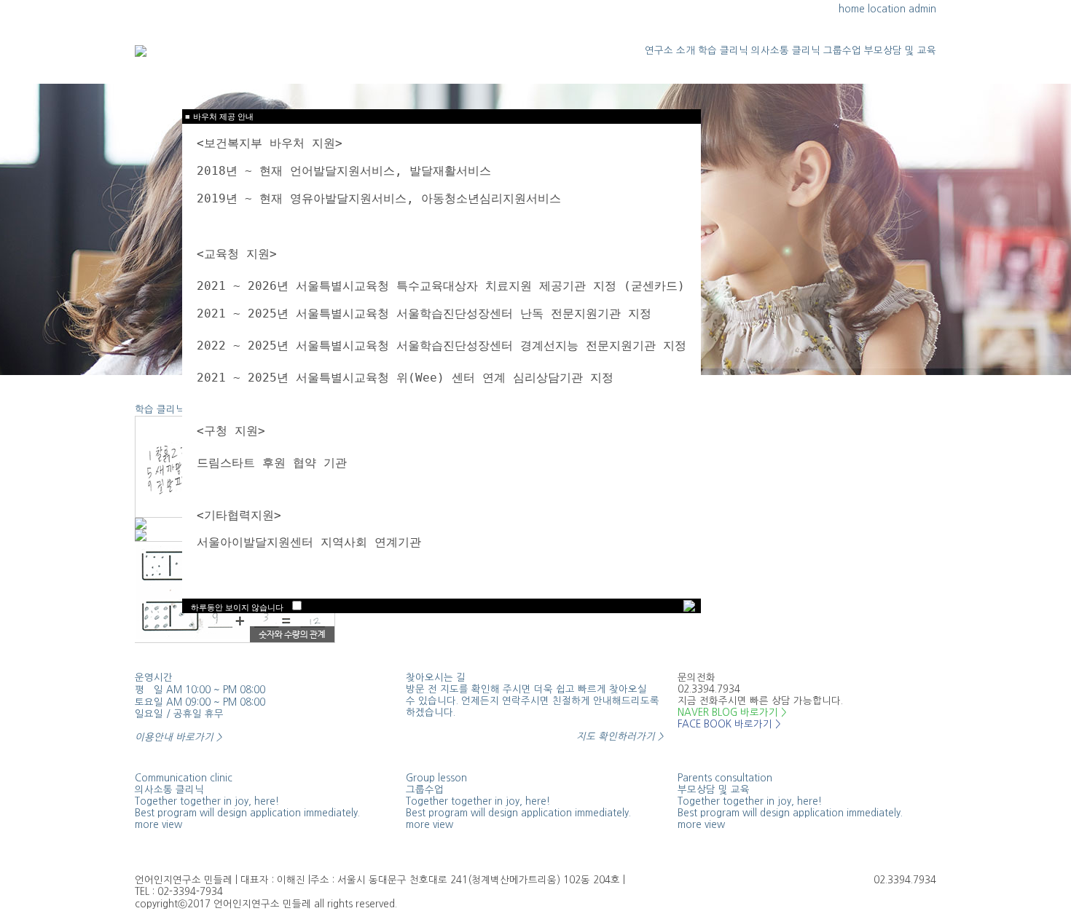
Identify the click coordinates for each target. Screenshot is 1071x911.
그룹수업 (842, 50)
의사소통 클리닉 (785, 50)
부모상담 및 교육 (900, 50)
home (852, 9)
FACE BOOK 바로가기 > (729, 724)
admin (922, 9)
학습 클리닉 (723, 50)
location (887, 9)
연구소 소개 (670, 50)
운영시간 (154, 677)
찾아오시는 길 (436, 677)
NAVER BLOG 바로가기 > (732, 712)
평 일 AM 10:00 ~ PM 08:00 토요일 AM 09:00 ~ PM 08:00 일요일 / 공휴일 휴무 (200, 713)
